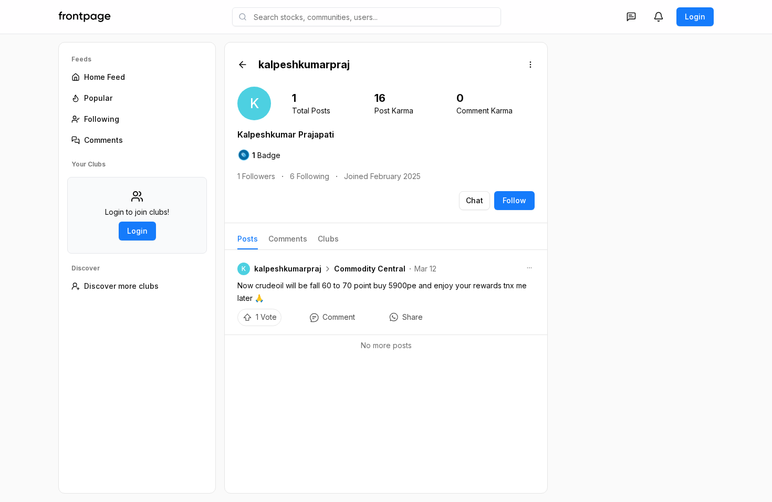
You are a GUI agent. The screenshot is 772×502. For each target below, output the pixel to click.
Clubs (328, 238)
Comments (287, 238)
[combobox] (366, 16)
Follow (514, 200)
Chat (474, 200)
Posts (247, 238)
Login (695, 16)
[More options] (530, 64)
